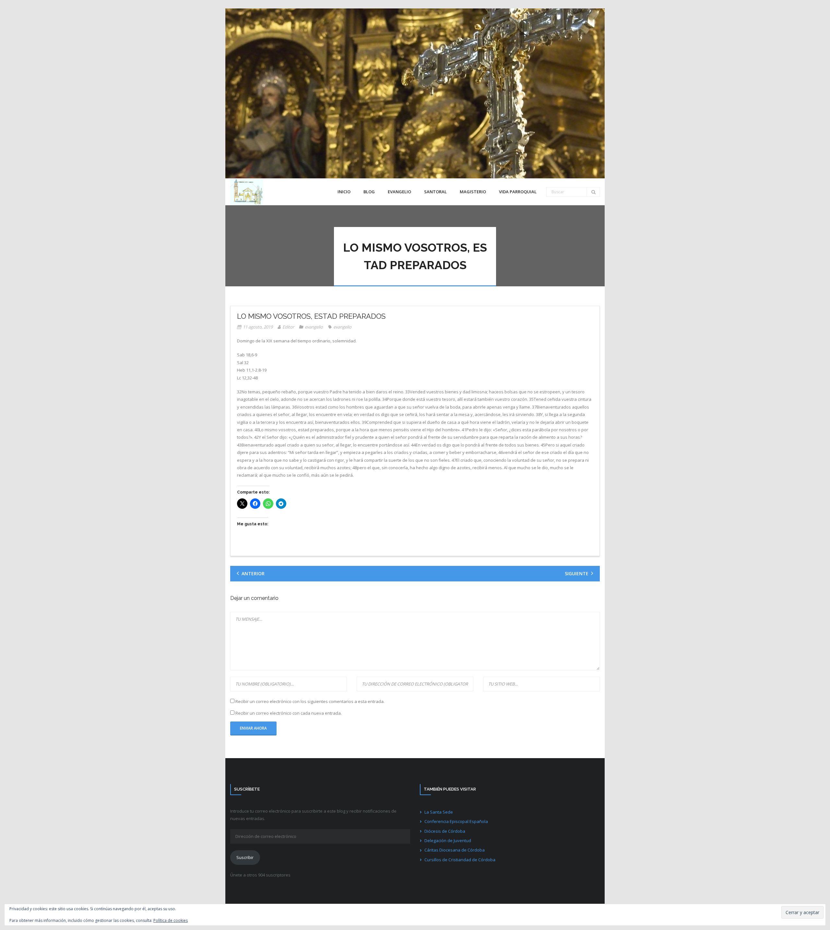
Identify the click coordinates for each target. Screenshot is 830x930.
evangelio (314, 327)
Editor (288, 327)
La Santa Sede (438, 812)
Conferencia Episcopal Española (456, 821)
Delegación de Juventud (447, 840)
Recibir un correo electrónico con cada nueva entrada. (288, 713)
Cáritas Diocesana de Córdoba (454, 850)
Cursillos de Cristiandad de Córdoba (459, 860)
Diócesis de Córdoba (444, 831)
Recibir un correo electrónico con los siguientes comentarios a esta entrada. (310, 701)
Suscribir (245, 857)
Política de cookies (170, 920)
